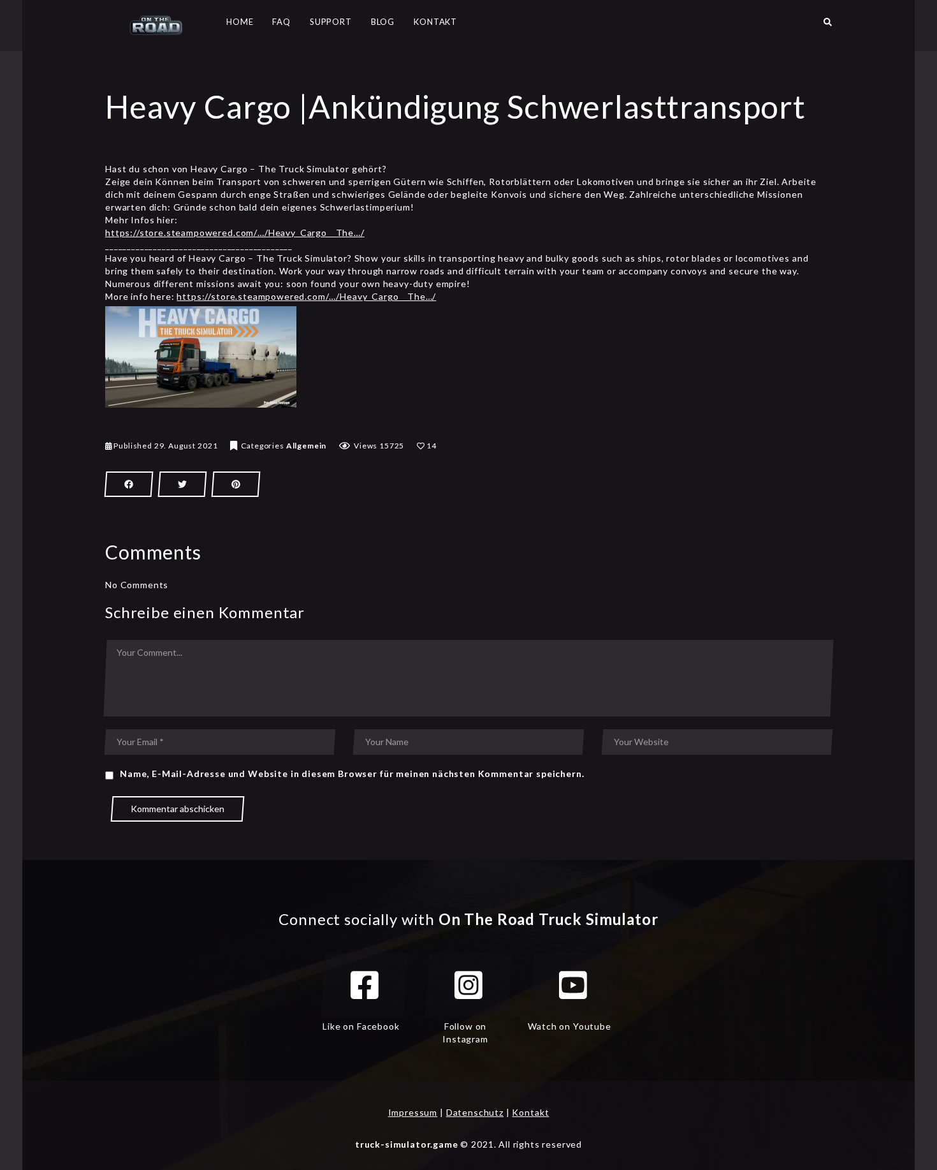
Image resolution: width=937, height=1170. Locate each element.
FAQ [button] (281, 22)
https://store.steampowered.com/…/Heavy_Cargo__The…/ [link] (235, 232)
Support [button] (331, 22)
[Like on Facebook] (364, 985)
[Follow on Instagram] (468, 985)
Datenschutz (475, 1112)
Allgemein (306, 445)
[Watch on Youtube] (573, 985)
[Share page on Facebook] (128, 484)
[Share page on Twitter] (182, 484)
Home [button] (239, 22)
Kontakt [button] (435, 22)
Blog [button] (383, 22)
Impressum (413, 1112)
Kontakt (530, 1112)
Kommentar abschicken (177, 808)
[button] (828, 25)
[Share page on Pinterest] (235, 484)
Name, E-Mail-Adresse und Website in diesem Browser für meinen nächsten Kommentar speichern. (352, 773)
